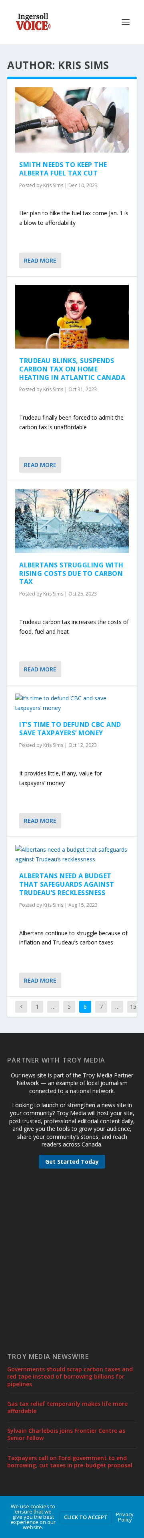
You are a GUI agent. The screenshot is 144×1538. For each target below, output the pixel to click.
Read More (40, 260)
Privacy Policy (125, 1517)
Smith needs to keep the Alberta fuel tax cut (63, 168)
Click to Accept (86, 1517)
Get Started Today (72, 1161)
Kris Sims (53, 185)
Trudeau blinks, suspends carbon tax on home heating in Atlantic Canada (72, 369)
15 (133, 1006)
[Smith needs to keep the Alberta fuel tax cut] (72, 120)
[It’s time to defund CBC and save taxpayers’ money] (72, 703)
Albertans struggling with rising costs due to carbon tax (71, 573)
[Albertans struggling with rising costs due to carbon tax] (72, 521)
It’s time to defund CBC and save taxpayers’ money (70, 728)
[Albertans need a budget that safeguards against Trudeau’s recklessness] (72, 854)
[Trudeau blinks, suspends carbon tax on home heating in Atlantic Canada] (72, 317)
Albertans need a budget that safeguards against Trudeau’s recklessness (66, 884)
